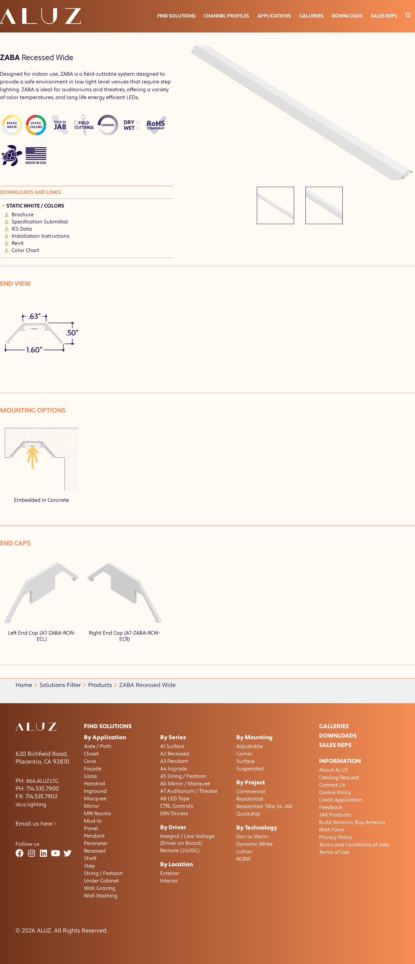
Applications (274, 16)
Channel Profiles (226, 16)
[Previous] (197, 120)
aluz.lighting (31, 804)
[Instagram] (32, 853)
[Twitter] (68, 853)
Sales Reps (384, 16)
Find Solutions (176, 16)
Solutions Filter (60, 685)
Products (100, 685)
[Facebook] (20, 853)
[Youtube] (56, 853)
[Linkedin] (44, 853)
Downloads (347, 16)
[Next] (407, 120)
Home (24, 685)
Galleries (311, 16)
